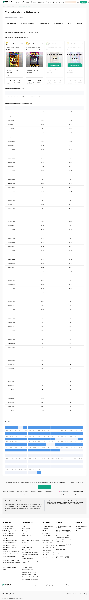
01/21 (43, 555)
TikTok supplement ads (35, 508)
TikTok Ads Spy (26, 528)
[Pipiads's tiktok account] (10, 594)
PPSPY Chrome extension (9, 567)
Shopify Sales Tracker (8, 526)
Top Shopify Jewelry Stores (29, 572)
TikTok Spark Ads (26, 531)
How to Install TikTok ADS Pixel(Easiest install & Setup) (63, 557)
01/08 (47, 557)
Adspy (23, 526)
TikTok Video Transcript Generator (30, 540)
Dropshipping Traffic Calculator (10, 538)
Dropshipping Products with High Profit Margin (30, 561)
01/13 (47, 555)
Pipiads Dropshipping (27, 558)
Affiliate (4, 569)
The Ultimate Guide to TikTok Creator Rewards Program (63, 536)
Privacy (69, 593)
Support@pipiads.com (81, 526)
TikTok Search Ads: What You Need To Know (63, 527)
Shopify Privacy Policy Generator (11, 551)
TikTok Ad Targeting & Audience (10, 531)
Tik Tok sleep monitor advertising (36, 506)
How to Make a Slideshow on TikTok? (63, 552)
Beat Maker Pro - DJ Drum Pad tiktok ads (24, 491)
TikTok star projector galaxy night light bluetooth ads (23, 508)
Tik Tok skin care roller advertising (23, 506)
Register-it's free (54, 65)
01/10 (52, 555)
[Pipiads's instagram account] (14, 594)
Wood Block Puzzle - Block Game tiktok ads (52, 494)
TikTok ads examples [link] (12, 6)
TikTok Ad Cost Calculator (9, 542)
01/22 (52, 552)
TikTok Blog (45, 528)
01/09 (43, 557)
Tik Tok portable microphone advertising (36, 504)
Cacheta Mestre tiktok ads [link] (25, 6)
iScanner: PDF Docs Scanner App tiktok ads (38, 491)
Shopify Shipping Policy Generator (11, 562)
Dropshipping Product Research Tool (30, 555)
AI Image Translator (27, 547)
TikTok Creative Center (28, 538)
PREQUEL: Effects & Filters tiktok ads (38, 494)
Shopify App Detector (8, 535)
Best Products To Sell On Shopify (30, 577)
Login (78, 2)
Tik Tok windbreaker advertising (23, 504)
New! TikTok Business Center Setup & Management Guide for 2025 (63, 531)
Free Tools (5, 565)
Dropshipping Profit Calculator (10, 545)
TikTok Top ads (45, 531)
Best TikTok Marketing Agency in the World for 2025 (64, 544)
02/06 (47, 552)
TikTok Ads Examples (47, 526)
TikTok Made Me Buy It (27, 565)
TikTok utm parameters (8, 528)
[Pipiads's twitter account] (7, 594)
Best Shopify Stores (27, 567)
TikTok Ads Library (26, 535)
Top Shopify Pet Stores (27, 569)
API (76, 531)
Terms (75, 593)
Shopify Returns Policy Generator (11, 560)
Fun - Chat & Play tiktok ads (23, 494)
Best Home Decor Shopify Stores (30, 579)
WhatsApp (78, 528)
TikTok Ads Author (46, 535)
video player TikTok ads (10, 504)
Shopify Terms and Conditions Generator (10, 557)
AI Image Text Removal (28, 550)
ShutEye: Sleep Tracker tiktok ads (79, 494)
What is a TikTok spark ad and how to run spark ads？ (64, 548)
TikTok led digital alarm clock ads (11, 510)
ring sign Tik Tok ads (9, 506)
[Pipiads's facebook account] (4, 594)
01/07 (52, 557)
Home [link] (4, 6)
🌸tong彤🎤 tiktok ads (63, 491)
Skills (23, 533)
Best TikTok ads (46, 533)
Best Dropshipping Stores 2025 (30, 552)
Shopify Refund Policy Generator (11, 554)
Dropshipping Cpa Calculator (10, 540)
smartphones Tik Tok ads (10, 508)
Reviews (24, 545)
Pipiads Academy (46, 538)
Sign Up (83, 2)
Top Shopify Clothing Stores (29, 574)
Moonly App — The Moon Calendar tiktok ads (66, 494)
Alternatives (25, 542)
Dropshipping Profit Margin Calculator (9, 548)
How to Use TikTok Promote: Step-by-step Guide (64, 540)
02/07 (43, 552)
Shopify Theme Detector (8, 533)
